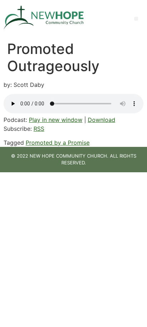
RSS (39, 128)
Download (101, 119)
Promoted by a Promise (58, 142)
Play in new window (55, 119)
